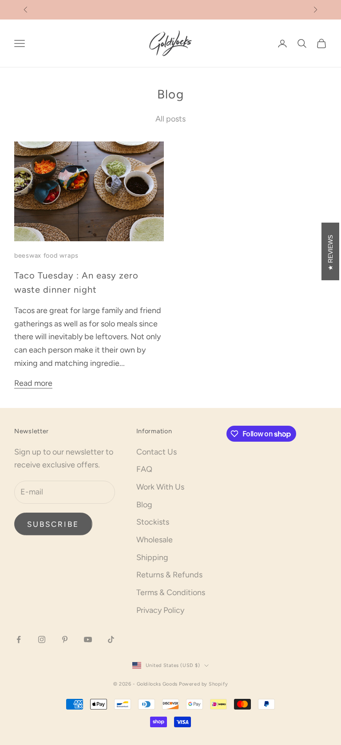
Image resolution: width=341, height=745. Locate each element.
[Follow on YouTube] (87, 639)
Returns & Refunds (169, 575)
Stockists (152, 522)
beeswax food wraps (46, 255)
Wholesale (154, 540)
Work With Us (160, 487)
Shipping (152, 557)
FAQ (144, 469)
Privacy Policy (160, 610)
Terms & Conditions (170, 592)
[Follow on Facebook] (18, 639)
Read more (33, 383)
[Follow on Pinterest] (64, 639)
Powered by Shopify (203, 684)
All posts (170, 119)
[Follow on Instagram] (41, 639)
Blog (144, 505)
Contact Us (156, 452)
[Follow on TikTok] (111, 639)
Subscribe (53, 524)
